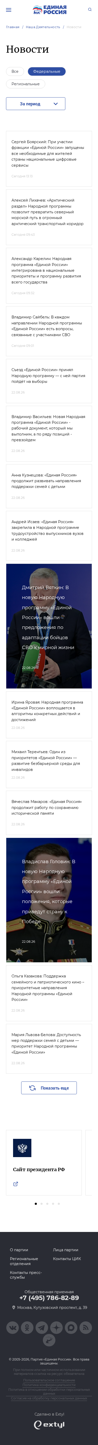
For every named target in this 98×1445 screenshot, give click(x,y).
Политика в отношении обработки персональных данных (49, 1391)
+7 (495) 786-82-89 (49, 1298)
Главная (13, 27)
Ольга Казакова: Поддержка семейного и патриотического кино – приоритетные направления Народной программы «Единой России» (47, 988)
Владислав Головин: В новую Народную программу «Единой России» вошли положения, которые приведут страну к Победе (48, 891)
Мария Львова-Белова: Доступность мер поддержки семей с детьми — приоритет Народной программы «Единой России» (46, 1043)
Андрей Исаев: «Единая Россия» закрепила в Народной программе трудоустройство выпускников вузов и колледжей (47, 530)
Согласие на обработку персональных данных (49, 1398)
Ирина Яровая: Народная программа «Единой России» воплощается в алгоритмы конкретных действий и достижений (47, 711)
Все (15, 71)
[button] (36, 1204)
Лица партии (65, 1250)
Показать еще (55, 1088)
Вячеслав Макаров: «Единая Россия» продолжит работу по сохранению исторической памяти (46, 807)
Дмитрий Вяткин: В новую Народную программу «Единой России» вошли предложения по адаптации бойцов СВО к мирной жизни (48, 617)
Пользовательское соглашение (49, 1380)
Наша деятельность (43, 27)
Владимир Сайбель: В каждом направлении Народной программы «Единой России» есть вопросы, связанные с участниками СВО (46, 326)
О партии (19, 1250)
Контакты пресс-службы (26, 1275)
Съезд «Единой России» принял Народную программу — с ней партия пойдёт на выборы (48, 375)
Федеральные (46, 71)
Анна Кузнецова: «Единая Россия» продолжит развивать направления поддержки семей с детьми (46, 481)
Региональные (25, 84)
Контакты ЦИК (67, 1258)
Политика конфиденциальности (49, 1385)
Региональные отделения (24, 1261)
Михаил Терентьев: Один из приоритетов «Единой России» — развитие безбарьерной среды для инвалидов (45, 760)
